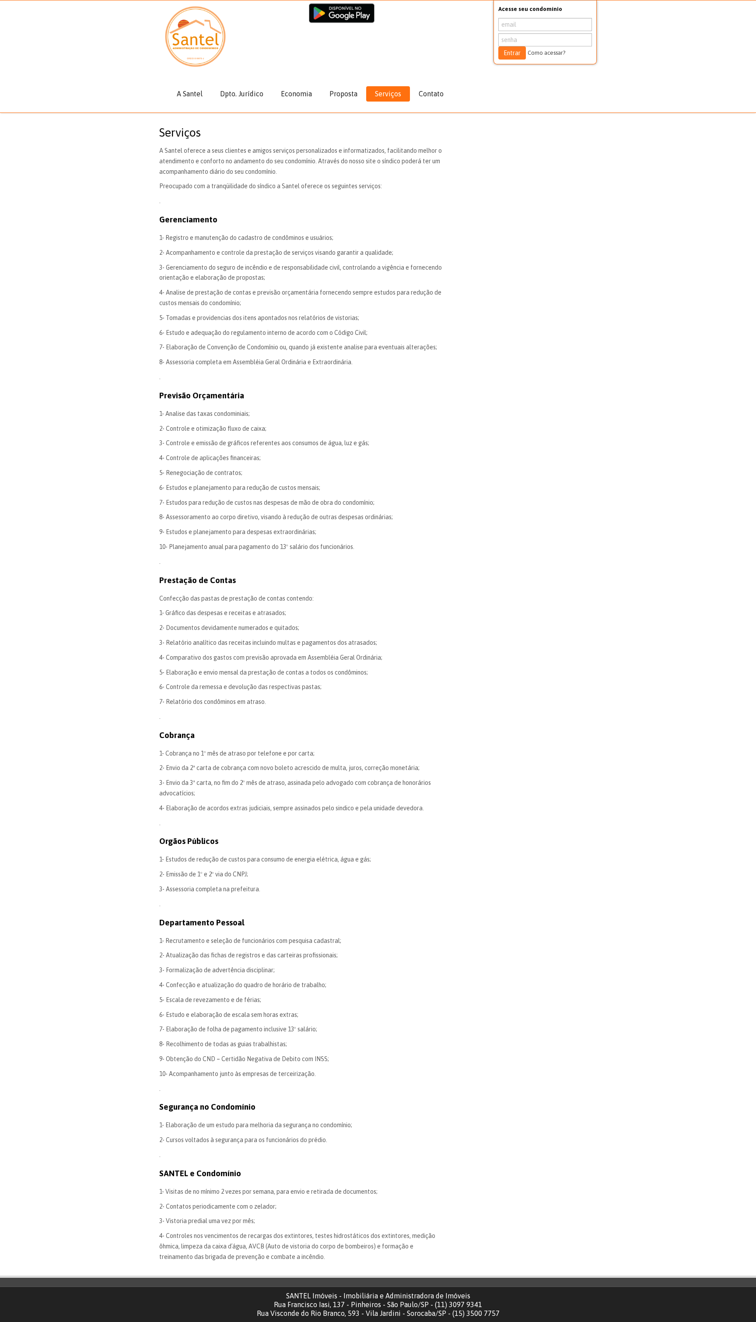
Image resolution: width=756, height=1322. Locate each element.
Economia (296, 94)
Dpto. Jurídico (241, 94)
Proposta (343, 94)
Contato (431, 94)
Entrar (512, 52)
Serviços (388, 94)
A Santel (190, 94)
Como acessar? (546, 52)
